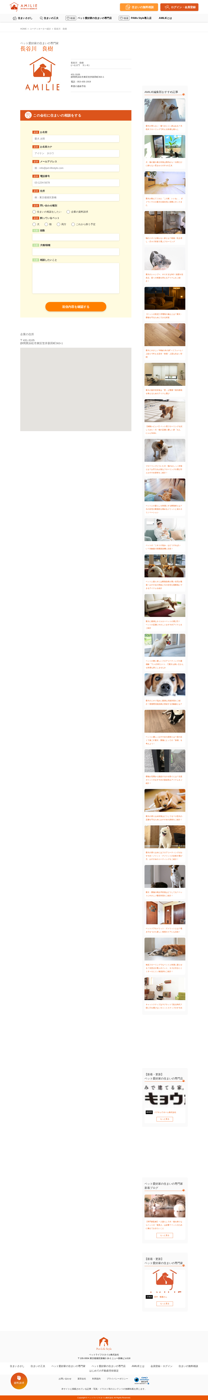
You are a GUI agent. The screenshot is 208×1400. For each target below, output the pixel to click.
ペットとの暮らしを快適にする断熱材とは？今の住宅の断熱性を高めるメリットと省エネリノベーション (164, 509)
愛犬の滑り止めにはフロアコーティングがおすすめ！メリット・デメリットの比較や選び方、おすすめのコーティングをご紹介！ (164, 855)
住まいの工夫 (51, 18)
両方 (63, 224)
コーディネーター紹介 (40, 29)
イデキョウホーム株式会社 (165, 1112)
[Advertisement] (165, 60)
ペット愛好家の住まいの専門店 (95, 18)
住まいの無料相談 (188, 1366)
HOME (23, 29)
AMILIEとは (165, 18)
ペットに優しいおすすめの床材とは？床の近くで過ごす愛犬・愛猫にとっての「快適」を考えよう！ (164, 740)
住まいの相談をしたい (49, 211)
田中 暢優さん (160, 1297)
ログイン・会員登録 (183, 7)
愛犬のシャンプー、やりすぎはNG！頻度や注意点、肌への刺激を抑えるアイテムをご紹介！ (164, 277)
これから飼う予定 (85, 224)
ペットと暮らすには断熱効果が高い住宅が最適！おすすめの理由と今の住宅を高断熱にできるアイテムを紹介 (164, 585)
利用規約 (96, 1378)
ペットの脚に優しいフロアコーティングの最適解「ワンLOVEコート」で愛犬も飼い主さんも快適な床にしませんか (164, 664)
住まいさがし (25, 18)
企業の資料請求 (79, 211)
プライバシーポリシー (117, 1378)
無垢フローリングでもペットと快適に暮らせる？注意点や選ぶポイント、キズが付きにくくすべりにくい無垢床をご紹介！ (164, 968)
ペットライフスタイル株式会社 (100, 1398)
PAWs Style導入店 (141, 18)
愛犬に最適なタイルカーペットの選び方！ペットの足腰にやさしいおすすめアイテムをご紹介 (164, 624)
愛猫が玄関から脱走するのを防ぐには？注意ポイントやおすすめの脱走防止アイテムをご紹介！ (164, 779)
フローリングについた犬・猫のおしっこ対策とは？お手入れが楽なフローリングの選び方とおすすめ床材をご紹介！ (164, 469)
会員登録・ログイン (162, 1366)
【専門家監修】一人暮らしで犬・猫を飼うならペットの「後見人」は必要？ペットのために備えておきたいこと (164, 1225)
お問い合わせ (65, 1378)
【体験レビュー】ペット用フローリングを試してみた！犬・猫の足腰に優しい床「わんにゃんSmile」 (164, 429)
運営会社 (82, 1378)
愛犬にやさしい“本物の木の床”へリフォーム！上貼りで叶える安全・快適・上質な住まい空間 (164, 353)
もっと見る (164, 1119)
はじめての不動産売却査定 (104, 1370)
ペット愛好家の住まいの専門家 (68, 1366)
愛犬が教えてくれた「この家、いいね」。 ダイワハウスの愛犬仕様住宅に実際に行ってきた (164, 202)
